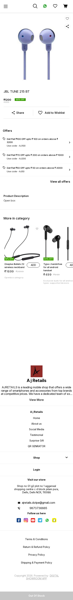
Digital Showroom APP (42, 577)
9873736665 (38, 508)
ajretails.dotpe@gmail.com (38, 502)
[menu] (6, 6)
